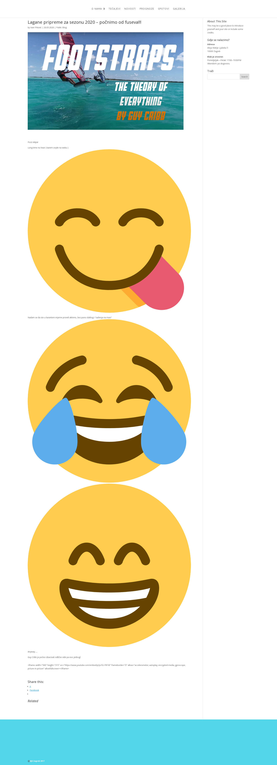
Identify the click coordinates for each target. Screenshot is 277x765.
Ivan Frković (36, 27)
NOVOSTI (130, 9)
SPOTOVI (163, 9)
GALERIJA (179, 9)
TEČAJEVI (115, 9)
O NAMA (97, 9)
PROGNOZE (147, 9)
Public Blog (61, 27)
